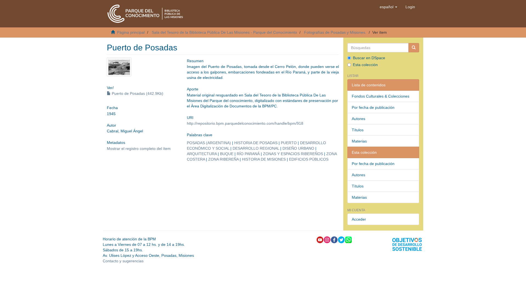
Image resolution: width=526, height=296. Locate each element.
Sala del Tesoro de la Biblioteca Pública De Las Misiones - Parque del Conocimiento (224, 32)
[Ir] (413, 47)
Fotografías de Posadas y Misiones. (335, 32)
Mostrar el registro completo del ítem (139, 148)
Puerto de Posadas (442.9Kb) (137, 93)
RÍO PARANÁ (248, 154)
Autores (358, 118)
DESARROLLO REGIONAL (256, 148)
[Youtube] (320, 239)
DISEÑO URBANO (298, 148)
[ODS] (407, 244)
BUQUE (226, 154)
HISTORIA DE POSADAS (256, 143)
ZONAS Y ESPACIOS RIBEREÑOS (293, 154)
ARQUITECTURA (202, 154)
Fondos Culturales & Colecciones (380, 96)
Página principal (131, 32)
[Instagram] (327, 239)
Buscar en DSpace (369, 58)
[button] (388, 7)
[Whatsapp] (348, 239)
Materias (359, 141)
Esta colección (365, 64)
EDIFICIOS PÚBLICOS (308, 159)
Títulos (358, 130)
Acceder (359, 219)
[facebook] (334, 239)
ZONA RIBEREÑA (223, 159)
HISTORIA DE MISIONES (264, 159)
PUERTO (289, 143)
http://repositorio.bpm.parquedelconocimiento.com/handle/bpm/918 (245, 123)
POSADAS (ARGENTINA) (209, 143)
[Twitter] (341, 239)
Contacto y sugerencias (123, 261)
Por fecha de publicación (373, 107)
